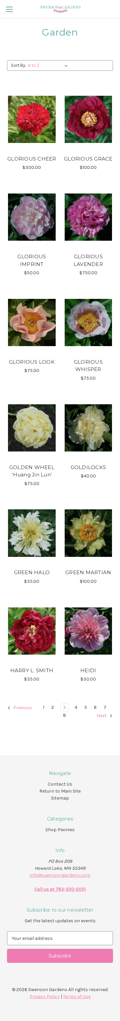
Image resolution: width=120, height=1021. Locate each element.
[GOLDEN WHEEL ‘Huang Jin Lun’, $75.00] (32, 428)
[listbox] (49, 65)
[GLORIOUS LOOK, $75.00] (32, 322)
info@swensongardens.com (60, 875)
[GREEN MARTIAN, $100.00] (88, 533)
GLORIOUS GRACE (88, 159)
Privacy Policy (45, 996)
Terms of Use (77, 996)
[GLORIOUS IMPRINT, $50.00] (32, 217)
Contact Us (60, 784)
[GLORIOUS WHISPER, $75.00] (88, 322)
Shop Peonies (60, 829)
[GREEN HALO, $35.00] (32, 533)
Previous (22, 708)
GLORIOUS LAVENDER (88, 260)
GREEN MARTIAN (88, 572)
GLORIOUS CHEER (31, 159)
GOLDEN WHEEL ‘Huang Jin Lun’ (31, 471)
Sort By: (18, 65)
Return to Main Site (60, 791)
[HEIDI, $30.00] (88, 631)
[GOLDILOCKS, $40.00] (88, 428)
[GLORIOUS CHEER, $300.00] (32, 119)
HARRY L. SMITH (32, 670)
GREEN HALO (32, 572)
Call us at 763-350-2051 (60, 889)
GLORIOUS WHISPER (88, 366)
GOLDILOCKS (88, 467)
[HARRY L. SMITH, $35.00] (32, 631)
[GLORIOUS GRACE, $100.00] (88, 119)
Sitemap (60, 798)
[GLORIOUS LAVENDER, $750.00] (88, 217)
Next (102, 715)
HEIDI (88, 670)
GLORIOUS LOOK (32, 362)
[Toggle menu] (9, 9)
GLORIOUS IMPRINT (31, 260)
